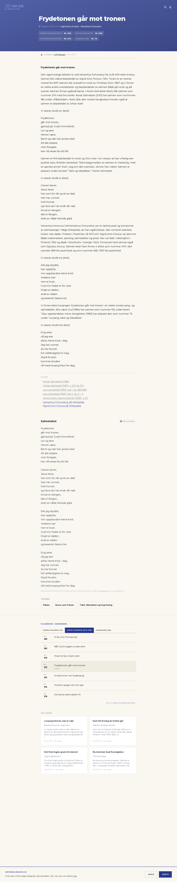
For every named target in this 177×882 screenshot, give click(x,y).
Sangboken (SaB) (103, 630)
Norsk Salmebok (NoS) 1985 (79, 630)
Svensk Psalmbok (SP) (53, 630)
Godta (165, 874)
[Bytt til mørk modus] (170, 7)
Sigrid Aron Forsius (70, 26)
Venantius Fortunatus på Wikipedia (63, 402)
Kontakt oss (102, 591)
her (75, 876)
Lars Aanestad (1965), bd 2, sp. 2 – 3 (63, 394)
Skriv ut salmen (129, 421)
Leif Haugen (60, 54)
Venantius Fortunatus (90, 26)
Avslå (151, 874)
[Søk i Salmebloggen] (165, 7)
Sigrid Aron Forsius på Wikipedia (62, 406)
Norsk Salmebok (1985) (56, 381)
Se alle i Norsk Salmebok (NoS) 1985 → (121, 703)
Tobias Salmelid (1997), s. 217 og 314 (63, 385)
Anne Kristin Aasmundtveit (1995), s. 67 (65, 398)
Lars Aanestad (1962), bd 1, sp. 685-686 (65, 389)
